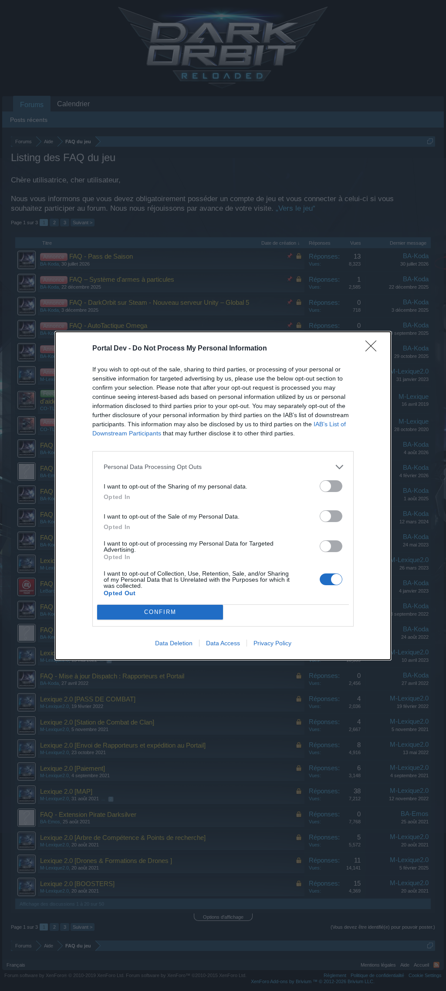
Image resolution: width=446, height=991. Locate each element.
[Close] (373, 348)
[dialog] (223, 496)
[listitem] (223, 467)
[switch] (331, 486)
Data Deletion (174, 643)
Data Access (223, 643)
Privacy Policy (272, 643)
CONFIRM (160, 612)
